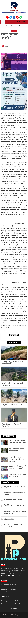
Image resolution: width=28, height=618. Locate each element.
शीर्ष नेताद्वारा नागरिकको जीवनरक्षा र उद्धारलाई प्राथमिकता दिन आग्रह (15, 512)
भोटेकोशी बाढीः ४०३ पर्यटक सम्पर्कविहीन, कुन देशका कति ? (13, 384)
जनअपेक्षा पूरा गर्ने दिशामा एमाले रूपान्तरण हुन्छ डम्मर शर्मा (17, 467)
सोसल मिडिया (5, 597)
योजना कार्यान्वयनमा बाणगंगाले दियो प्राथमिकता (17, 475)
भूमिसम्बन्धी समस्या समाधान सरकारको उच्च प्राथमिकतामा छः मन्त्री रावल (17, 459)
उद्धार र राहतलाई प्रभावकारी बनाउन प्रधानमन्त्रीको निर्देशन (12, 519)
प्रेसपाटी (6, 46)
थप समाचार (14, 342)
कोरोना (18, 25)
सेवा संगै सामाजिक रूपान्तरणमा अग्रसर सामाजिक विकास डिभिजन (18, 442)
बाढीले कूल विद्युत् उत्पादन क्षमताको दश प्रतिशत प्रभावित (12, 363)
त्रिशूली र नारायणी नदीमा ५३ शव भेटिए (12, 405)
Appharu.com (21, 615)
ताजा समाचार (8, 436)
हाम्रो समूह (4, 580)
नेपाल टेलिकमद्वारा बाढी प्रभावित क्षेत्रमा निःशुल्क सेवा (12, 425)
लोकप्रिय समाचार (10, 482)
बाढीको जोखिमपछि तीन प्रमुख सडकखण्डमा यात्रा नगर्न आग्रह (14, 525)
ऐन (11, 25)
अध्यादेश (5, 25)
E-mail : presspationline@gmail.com (10, 576)
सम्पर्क (3, 564)
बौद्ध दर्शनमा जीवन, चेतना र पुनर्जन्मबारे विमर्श (16, 450)
